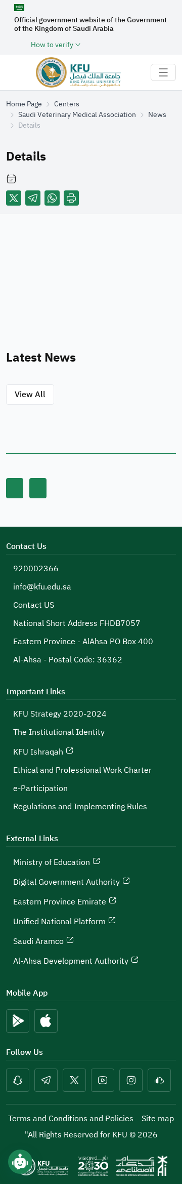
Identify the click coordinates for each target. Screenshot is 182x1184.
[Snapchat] (17, 1080)
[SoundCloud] (159, 1080)
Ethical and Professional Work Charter (82, 770)
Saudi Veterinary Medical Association (77, 114)
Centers (66, 104)
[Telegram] (32, 198)
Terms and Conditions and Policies (70, 1119)
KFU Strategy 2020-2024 (60, 714)
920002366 (36, 569)
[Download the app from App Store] (46, 1021)
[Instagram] (131, 1080)
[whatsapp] (52, 198)
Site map (158, 1119)
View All (30, 394)
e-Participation (40, 788)
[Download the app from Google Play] (17, 1021)
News (157, 114)
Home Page (24, 104)
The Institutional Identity (59, 732)
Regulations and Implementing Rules (80, 807)
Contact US (33, 605)
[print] (71, 198)
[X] (13, 198)
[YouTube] (102, 1080)
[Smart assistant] (20, 1162)
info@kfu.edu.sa (42, 587)
